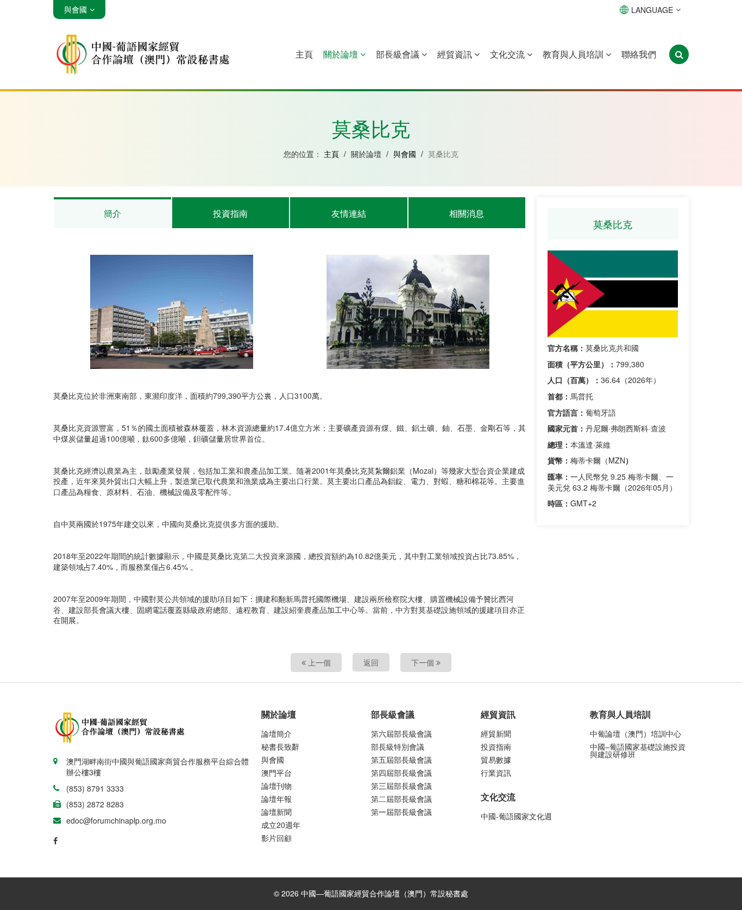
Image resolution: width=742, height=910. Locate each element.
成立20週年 (280, 824)
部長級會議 (399, 54)
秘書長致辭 (280, 746)
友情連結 (348, 213)
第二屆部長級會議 (401, 798)
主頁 (304, 54)
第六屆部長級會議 (401, 733)
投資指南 (230, 213)
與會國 (404, 153)
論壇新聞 (276, 811)
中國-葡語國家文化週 (516, 816)
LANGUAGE (652, 9)
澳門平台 (276, 772)
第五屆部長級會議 (401, 759)
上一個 (318, 662)
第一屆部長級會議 (401, 811)
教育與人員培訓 (574, 54)
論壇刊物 (276, 785)
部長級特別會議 (397, 746)
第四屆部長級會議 (401, 772)
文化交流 (508, 54)
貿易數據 (496, 759)
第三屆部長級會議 (401, 785)
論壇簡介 (276, 733)
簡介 (112, 213)
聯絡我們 (638, 54)
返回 (371, 662)
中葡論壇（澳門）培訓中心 (635, 733)
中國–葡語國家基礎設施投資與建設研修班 (638, 750)
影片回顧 (276, 837)
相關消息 (466, 213)
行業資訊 (496, 772)
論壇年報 (276, 798)
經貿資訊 (455, 54)
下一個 (423, 662)
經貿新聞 (496, 733)
